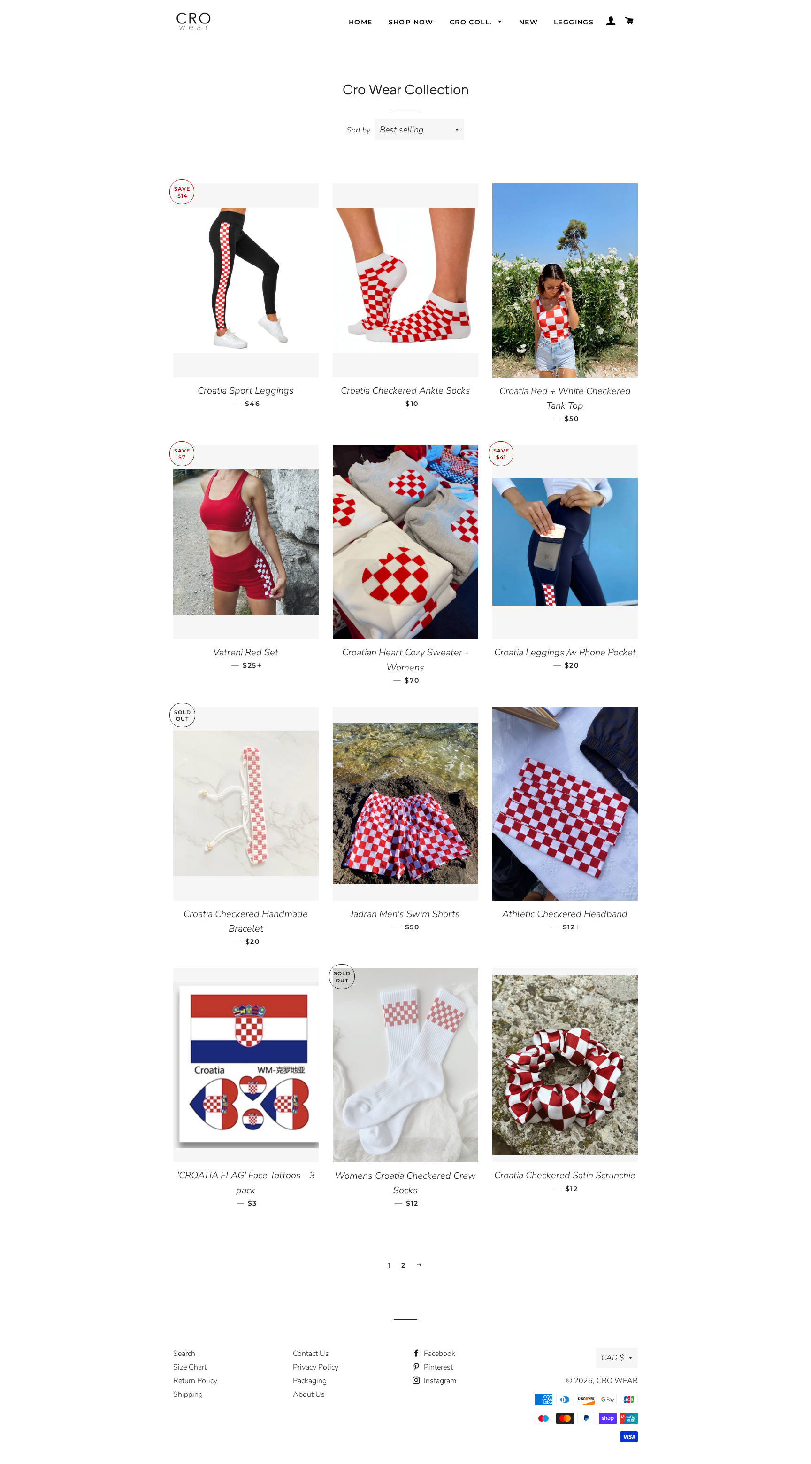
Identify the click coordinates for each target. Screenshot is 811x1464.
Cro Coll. (472, 22)
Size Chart (190, 1367)
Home (361, 22)
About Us (309, 1394)
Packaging (310, 1381)
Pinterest (437, 1367)
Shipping (188, 1394)
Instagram (439, 1381)
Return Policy (195, 1381)
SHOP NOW (411, 22)
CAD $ (612, 1358)
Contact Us (311, 1353)
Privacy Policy (315, 1367)
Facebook (438, 1353)
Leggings (574, 22)
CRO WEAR (617, 1381)
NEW (528, 22)
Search (184, 1353)
